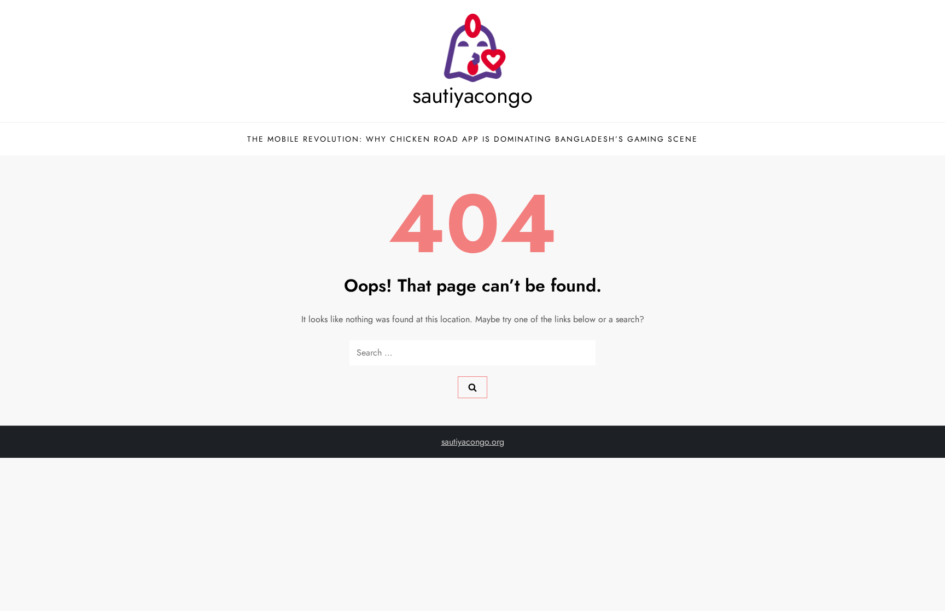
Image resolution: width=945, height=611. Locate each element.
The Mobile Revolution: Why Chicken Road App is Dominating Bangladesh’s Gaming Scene (472, 138)
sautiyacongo (472, 95)
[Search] (472, 387)
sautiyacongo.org (472, 441)
